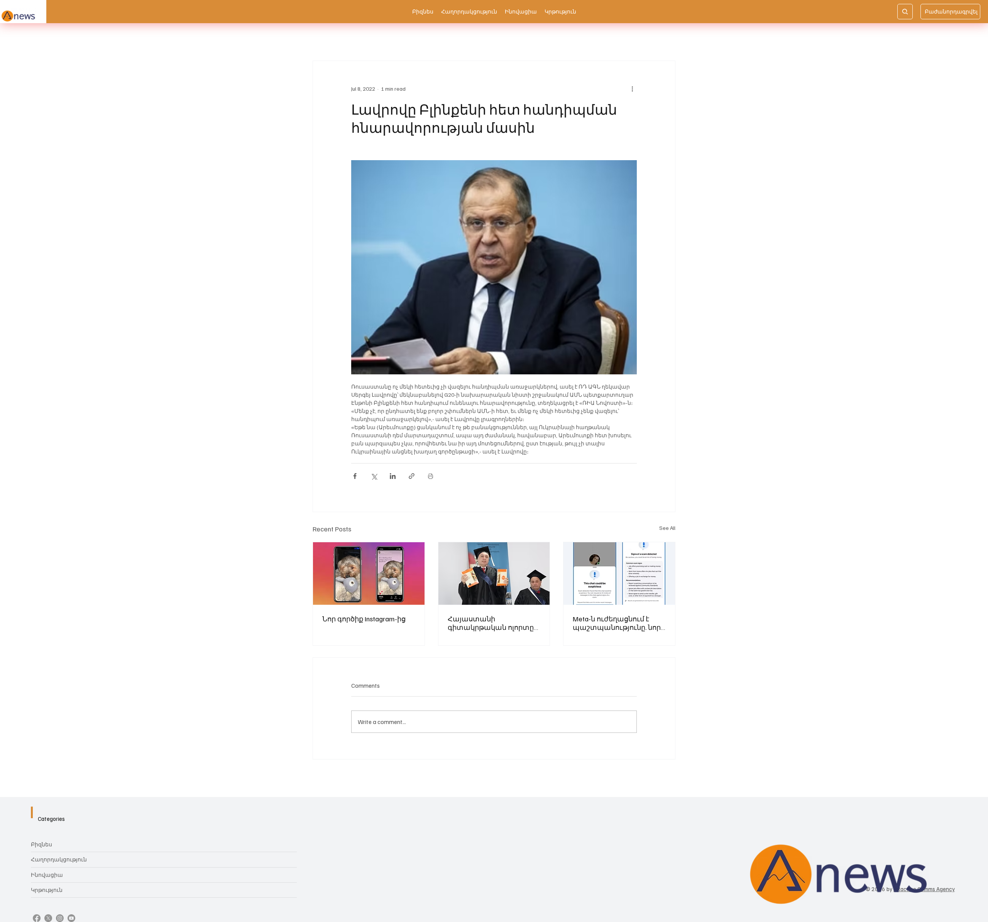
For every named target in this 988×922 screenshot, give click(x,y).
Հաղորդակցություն (59, 859)
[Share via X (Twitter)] (373, 476)
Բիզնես (41, 844)
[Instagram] (60, 918)
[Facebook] (37, 918)
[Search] (905, 11)
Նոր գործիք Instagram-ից (364, 618)
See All (667, 527)
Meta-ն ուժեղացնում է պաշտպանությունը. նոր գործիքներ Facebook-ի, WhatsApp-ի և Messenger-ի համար (617, 622)
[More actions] (632, 88)
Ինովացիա (47, 874)
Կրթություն (47, 889)
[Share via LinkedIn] (392, 476)
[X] (48, 918)
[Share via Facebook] (355, 476)
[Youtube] (71, 918)
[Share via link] (411, 476)
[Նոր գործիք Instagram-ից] (369, 573)
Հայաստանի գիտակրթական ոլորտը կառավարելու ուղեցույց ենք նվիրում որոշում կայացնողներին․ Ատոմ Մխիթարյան (493, 622)
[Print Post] (430, 476)
